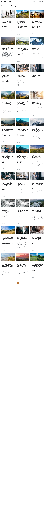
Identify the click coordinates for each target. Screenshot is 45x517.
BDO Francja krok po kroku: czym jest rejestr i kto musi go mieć (37, 75)
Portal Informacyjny (6, 1)
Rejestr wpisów (35, 1)
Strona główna (41, 1)
